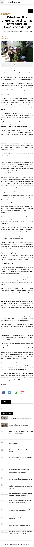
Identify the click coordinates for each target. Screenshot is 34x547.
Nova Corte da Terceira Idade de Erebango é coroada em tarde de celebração (20, 510)
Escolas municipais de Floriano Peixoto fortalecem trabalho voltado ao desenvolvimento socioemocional (19, 471)
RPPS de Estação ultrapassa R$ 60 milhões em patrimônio (20, 518)
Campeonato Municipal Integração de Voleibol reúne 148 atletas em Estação (21, 432)
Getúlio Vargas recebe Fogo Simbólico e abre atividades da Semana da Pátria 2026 (20, 425)
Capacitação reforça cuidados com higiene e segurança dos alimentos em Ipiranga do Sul (20, 478)
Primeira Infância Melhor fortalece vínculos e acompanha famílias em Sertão (20, 501)
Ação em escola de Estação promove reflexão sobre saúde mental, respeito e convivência (20, 458)
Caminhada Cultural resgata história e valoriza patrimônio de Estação (20, 442)
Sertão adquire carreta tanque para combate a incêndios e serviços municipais (20, 494)
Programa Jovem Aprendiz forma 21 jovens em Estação (21, 450)
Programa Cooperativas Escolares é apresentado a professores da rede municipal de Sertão (20, 486)
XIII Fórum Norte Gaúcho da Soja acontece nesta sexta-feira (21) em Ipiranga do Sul (20, 525)
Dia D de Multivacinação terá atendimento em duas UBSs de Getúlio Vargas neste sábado (20, 418)
